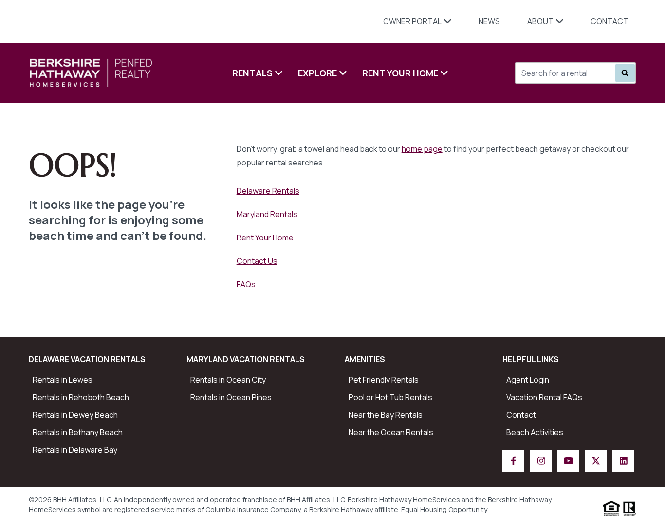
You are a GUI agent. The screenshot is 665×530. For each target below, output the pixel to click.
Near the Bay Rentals (386, 414)
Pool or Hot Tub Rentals (390, 397)
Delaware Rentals (268, 190)
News (489, 21)
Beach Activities (534, 432)
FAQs (246, 284)
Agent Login (527, 379)
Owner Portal (412, 21)
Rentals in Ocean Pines (231, 397)
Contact (609, 21)
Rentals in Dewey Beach (75, 414)
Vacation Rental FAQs (544, 397)
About (540, 21)
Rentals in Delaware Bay (75, 449)
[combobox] (569, 73)
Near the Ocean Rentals (391, 432)
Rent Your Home (400, 73)
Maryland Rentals (267, 214)
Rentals (252, 73)
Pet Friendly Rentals (384, 379)
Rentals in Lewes (62, 379)
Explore (317, 73)
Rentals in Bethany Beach (78, 432)
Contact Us (257, 261)
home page (422, 149)
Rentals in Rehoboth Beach (81, 397)
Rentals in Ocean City (228, 379)
